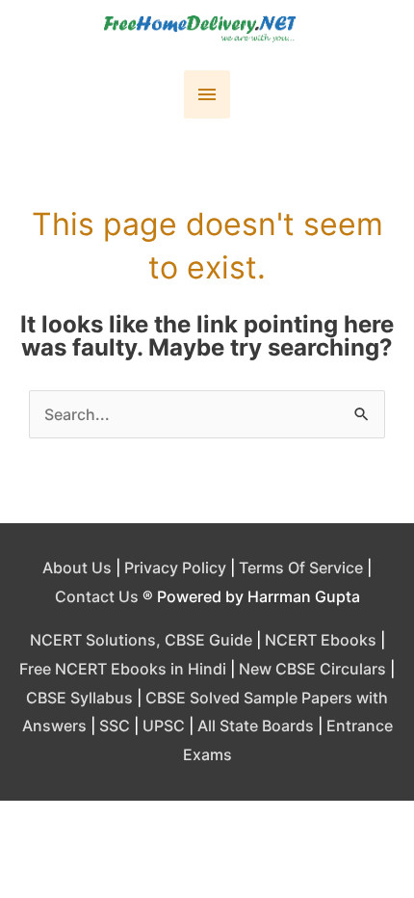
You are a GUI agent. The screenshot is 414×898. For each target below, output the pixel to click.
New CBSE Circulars (312, 668)
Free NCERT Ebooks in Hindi (122, 668)
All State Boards (255, 725)
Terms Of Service (301, 567)
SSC (114, 725)
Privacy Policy (175, 567)
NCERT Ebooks (320, 639)
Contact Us (97, 596)
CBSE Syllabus (79, 697)
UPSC (163, 725)
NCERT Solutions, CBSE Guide (141, 639)
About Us (77, 567)
